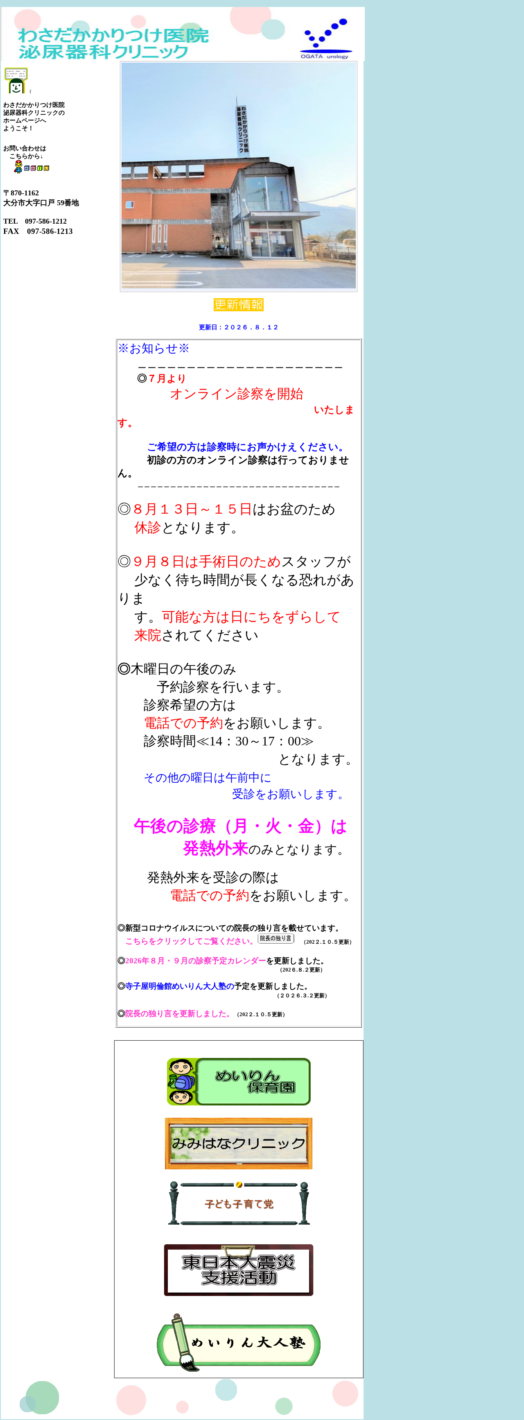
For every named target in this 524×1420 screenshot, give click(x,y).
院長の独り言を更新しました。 (179, 1013)
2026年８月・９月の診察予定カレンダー (195, 960)
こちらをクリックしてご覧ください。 (191, 941)
